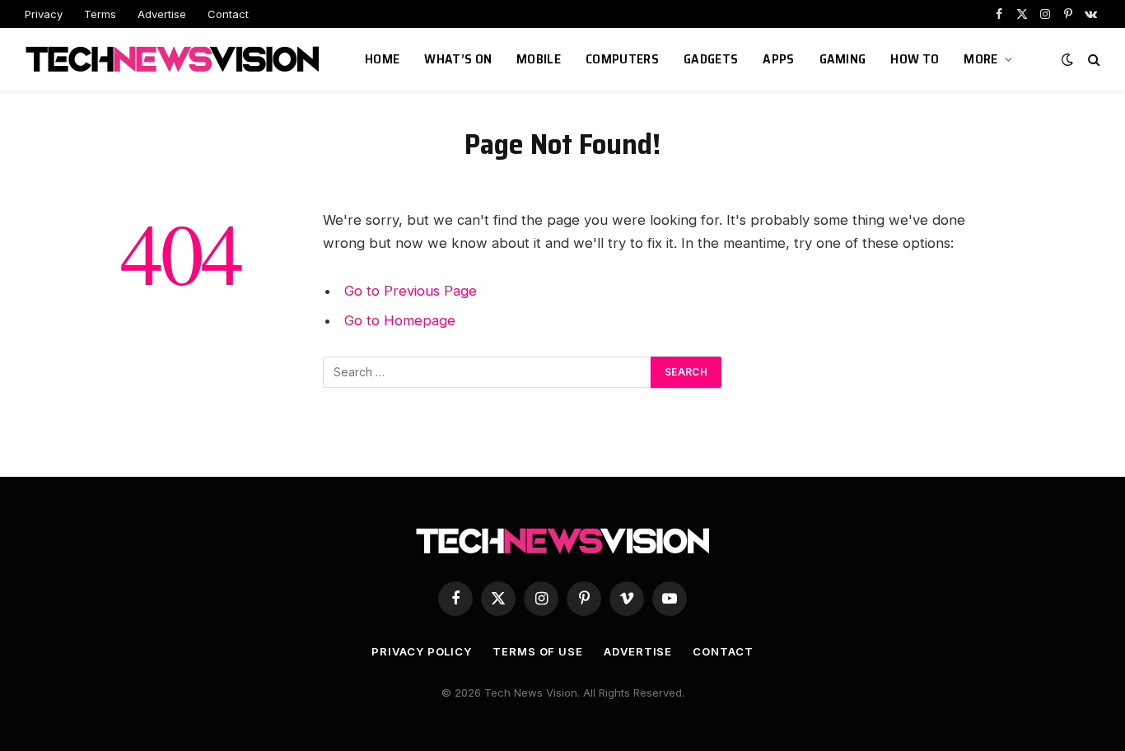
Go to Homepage (399, 320)
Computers (622, 59)
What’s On (458, 59)
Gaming (842, 59)
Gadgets (711, 59)
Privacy (44, 14)
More (980, 59)
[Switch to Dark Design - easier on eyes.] (1067, 59)
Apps (778, 59)
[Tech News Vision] (174, 59)
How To (914, 59)
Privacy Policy (421, 651)
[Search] (1092, 59)
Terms (100, 14)
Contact (228, 14)
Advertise (162, 14)
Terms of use (537, 651)
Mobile (538, 59)
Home (382, 59)
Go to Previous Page (410, 290)
